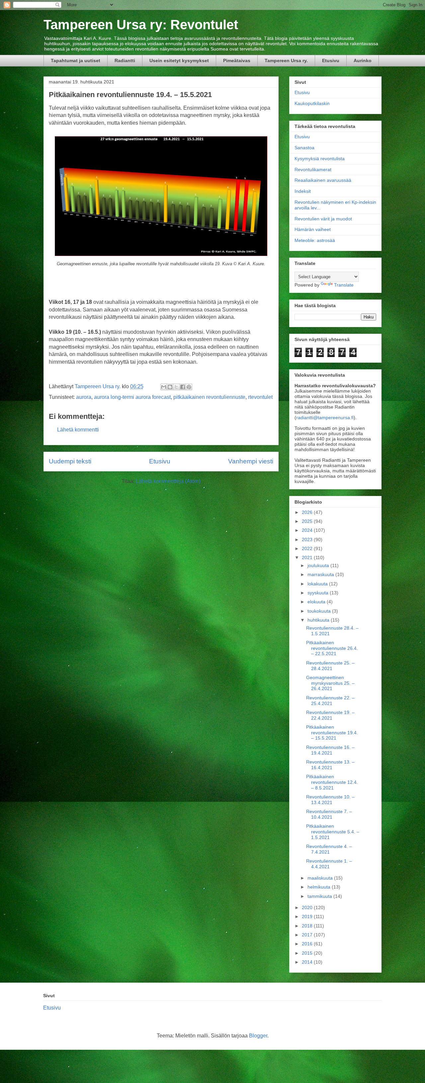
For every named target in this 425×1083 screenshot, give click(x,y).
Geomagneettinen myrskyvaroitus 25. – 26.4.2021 (330, 683)
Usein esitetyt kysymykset (179, 60)
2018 (308, 925)
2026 (308, 512)
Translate (344, 285)
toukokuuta (319, 611)
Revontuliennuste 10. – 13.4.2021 (330, 799)
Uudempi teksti (70, 461)
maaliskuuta (320, 878)
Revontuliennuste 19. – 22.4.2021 (330, 715)
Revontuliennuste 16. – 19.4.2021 (330, 750)
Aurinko (363, 60)
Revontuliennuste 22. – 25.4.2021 (330, 700)
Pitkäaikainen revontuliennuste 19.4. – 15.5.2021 (332, 732)
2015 (308, 953)
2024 (308, 530)
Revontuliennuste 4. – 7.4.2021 (329, 849)
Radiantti (125, 60)
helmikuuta (319, 887)
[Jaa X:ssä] (176, 387)
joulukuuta (318, 565)
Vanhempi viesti (250, 461)
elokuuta (317, 601)
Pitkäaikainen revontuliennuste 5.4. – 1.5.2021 (332, 831)
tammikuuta (320, 896)
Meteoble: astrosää (315, 240)
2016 (308, 943)
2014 (308, 962)
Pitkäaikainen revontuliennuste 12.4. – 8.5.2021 (332, 782)
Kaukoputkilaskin (312, 103)
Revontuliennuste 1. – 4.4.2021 (329, 863)
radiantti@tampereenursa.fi (325, 417)
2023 (308, 539)
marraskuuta (321, 574)
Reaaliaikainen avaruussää (323, 180)
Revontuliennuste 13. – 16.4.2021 (330, 764)
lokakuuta (318, 583)
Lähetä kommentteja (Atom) (168, 481)
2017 (308, 934)
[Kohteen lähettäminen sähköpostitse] (163, 387)
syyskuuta (318, 592)
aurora (83, 397)
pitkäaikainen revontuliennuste (209, 397)
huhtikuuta (319, 620)
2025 (308, 521)
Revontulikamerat (313, 169)
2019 (308, 916)
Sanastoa (304, 147)
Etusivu (330, 60)
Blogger (258, 1035)
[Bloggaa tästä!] (170, 387)
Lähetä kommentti (78, 429)
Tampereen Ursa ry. (286, 60)
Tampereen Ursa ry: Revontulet (140, 24)
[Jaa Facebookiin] (182, 387)
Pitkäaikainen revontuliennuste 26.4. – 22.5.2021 (332, 648)
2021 (308, 557)
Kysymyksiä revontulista (320, 158)
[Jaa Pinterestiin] (189, 387)
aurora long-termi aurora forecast (132, 397)
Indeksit (303, 191)
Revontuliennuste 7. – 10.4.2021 (329, 814)
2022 (308, 548)
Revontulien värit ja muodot (323, 218)
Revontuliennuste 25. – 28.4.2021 (330, 665)
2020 (308, 907)
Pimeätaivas (236, 60)
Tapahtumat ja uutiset (75, 60)
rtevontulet (260, 397)
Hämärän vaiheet (313, 229)
